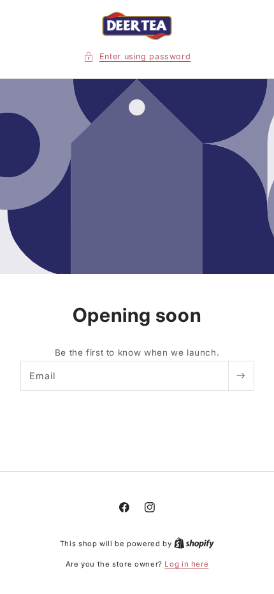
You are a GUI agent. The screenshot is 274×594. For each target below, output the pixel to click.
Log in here (186, 564)
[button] (137, 56)
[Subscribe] (241, 376)
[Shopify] (194, 543)
